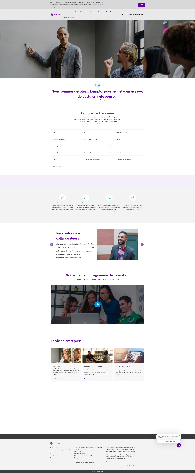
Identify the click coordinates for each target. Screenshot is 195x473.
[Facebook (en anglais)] (127, 466)
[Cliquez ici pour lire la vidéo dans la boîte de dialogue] (97, 304)
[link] (56, 378)
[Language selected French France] (125, 14)
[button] (122, 14)
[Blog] (132, 466)
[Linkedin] (125, 466)
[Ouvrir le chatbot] (179, 445)
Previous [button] (51, 244)
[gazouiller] (129, 466)
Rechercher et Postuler (112, 11)
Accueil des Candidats (68, 17)
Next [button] (142, 244)
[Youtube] (134, 466)
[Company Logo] (56, 14)
